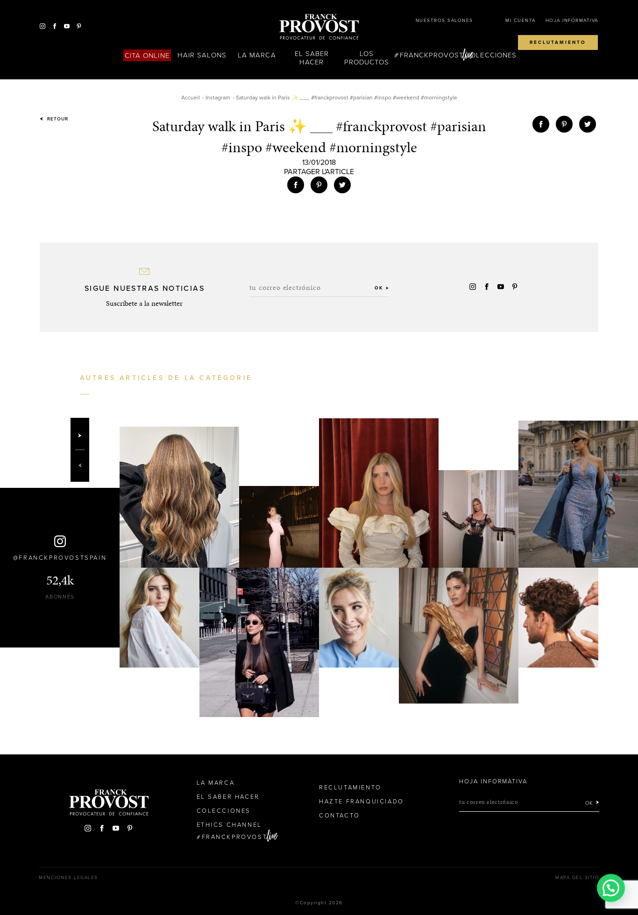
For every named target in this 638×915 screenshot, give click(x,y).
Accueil (190, 97)
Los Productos (366, 57)
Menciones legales (68, 877)
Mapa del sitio (577, 877)
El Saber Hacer (312, 57)
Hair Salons (202, 55)
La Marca (257, 55)
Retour (56, 119)
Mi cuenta (520, 20)
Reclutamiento (558, 42)
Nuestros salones (444, 20)
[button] (611, 888)
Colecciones (491, 55)
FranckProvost (432, 55)
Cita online (147, 55)
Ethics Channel (229, 825)
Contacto (339, 815)
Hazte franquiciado (361, 801)
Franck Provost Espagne (319, 27)
